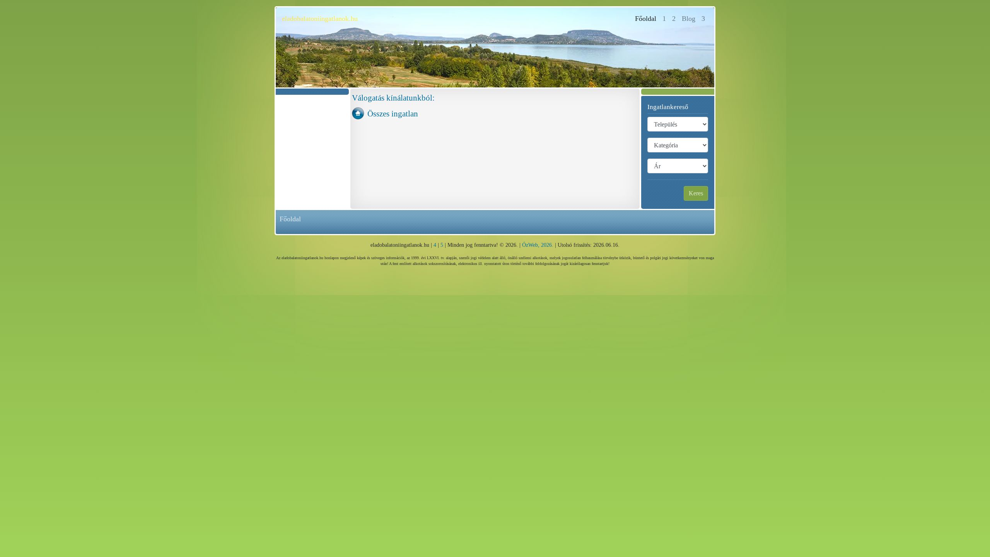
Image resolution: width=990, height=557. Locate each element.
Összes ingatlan (392, 113)
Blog (688, 18)
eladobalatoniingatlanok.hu (320, 18)
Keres (696, 193)
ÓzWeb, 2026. (537, 245)
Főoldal (647, 18)
